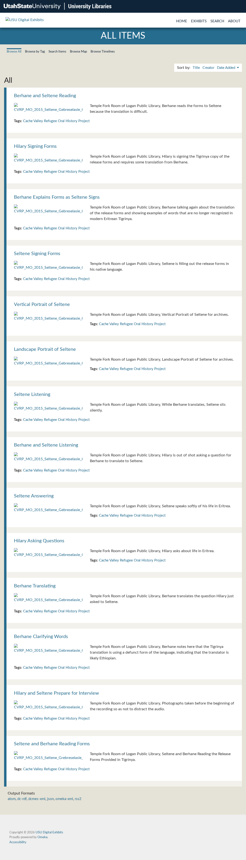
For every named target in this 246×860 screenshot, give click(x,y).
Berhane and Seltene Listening (46, 445)
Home (181, 21)
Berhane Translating (34, 586)
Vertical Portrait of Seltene (42, 304)
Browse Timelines (103, 51)
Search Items (57, 51)
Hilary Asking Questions (39, 540)
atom (12, 799)
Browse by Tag (35, 51)
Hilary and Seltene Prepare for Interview (56, 693)
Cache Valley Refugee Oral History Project (56, 121)
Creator (208, 68)
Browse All (14, 51)
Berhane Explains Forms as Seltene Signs (57, 197)
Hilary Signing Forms (35, 146)
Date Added (226, 68)
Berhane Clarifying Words (41, 636)
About (234, 21)
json (50, 799)
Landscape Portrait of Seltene (45, 349)
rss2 (78, 799)
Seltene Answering (34, 496)
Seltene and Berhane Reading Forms (52, 743)
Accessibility (17, 842)
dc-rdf (22, 799)
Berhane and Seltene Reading (45, 95)
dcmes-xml (36, 799)
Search (217, 21)
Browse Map (78, 51)
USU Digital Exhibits (49, 832)
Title (196, 68)
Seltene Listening (32, 394)
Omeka (42, 837)
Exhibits (199, 21)
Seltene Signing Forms (37, 253)
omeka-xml (64, 799)
